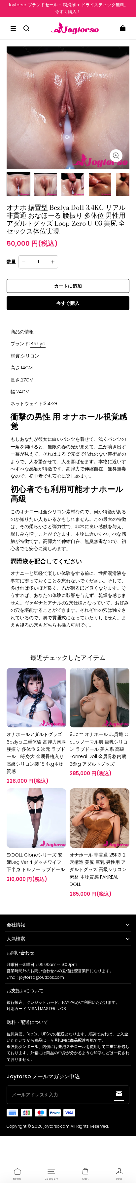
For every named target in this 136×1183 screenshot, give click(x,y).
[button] (13, 28)
